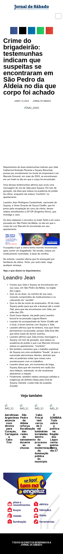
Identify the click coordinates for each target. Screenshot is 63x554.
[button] (13, 30)
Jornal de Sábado (41, 101)
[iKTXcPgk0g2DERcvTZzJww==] (31, 244)
